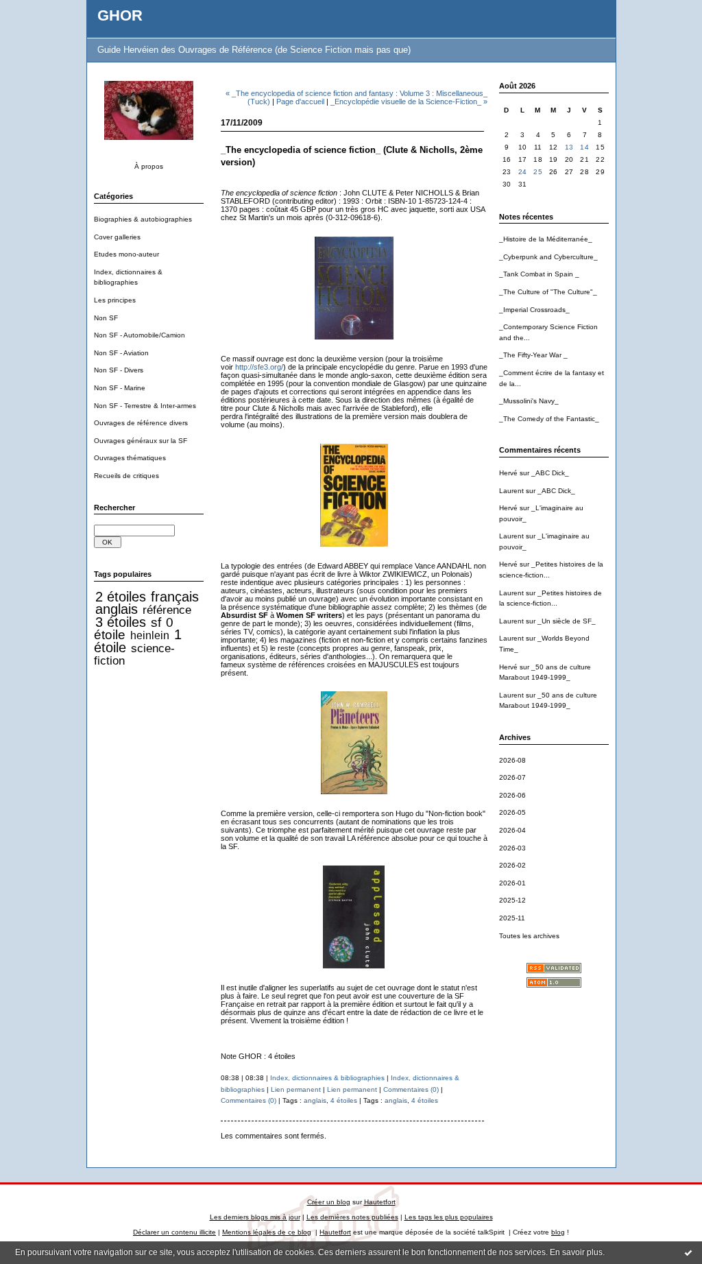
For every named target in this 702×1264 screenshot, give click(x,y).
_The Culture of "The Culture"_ (548, 292)
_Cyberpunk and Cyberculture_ (548, 257)
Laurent (511, 490)
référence (167, 610)
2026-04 (512, 830)
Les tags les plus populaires (448, 1217)
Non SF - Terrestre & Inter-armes (145, 405)
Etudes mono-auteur (126, 254)
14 (584, 147)
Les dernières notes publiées (352, 1217)
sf (156, 622)
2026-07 (512, 777)
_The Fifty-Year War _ (533, 355)
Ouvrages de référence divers (141, 423)
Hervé (508, 473)
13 (569, 147)
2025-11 (512, 918)
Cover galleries (117, 237)
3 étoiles (120, 622)
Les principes (115, 300)
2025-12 (512, 900)
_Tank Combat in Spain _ (539, 274)
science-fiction (134, 654)
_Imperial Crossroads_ (534, 309)
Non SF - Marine (119, 388)
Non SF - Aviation (121, 353)
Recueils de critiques (126, 475)
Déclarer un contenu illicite (174, 1232)
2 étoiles (120, 596)
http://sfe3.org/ (259, 367)
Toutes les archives (529, 936)
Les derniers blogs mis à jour (255, 1217)
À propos (148, 166)
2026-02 (512, 865)
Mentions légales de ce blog (266, 1232)
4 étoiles (343, 1100)
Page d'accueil (300, 101)
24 (522, 172)
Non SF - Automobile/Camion (139, 335)
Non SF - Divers (118, 370)
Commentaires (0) (411, 1089)
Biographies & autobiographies (143, 219)
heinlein (149, 635)
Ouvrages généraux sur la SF (140, 440)
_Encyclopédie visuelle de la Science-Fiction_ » (408, 101)
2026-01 (512, 883)
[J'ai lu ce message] (688, 1252)
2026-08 (512, 760)
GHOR (120, 15)
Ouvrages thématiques (130, 458)
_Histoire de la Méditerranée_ (545, 239)
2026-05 (512, 812)
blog (558, 1232)
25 (537, 172)
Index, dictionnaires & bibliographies (327, 1078)
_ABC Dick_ (550, 473)
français (175, 596)
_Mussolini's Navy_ (529, 401)
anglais (116, 609)
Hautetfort (380, 1202)
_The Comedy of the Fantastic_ (549, 418)
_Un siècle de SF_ (566, 621)
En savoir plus (576, 1252)
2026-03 (512, 848)
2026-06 (512, 795)
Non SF (106, 318)
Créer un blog (328, 1202)
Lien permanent (296, 1089)
